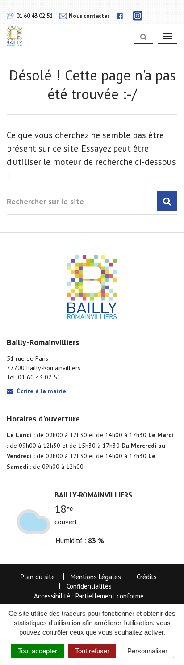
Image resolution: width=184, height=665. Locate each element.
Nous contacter (88, 16)
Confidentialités (89, 586)
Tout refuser (92, 651)
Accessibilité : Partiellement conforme (89, 596)
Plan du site (38, 576)
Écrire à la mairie (40, 391)
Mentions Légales (96, 576)
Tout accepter (37, 651)
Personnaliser (147, 651)
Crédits (147, 576)
